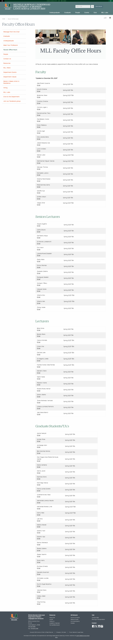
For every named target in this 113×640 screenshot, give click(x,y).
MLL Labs (6, 92)
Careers (73, 623)
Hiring (5, 87)
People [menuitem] (77, 12)
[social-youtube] (99, 626)
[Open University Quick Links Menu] (111, 1)
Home (3, 18)
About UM (52, 617)
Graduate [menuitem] (67, 12)
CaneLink (51, 621)
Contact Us (7, 58)
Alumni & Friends (75, 617)
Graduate (6, 36)
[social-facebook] (93, 626)
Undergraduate (8, 40)
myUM (51, 619)
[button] (109, 635)
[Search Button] (92, 6)
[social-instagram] (102, 626)
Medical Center (74, 619)
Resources (7, 63)
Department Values (9, 77)
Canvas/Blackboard (54, 625)
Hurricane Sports (75, 621)
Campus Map (95, 617)
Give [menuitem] (95, 12)
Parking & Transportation (98, 619)
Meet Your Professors (10, 45)
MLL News (7, 67)
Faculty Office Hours (13, 19)
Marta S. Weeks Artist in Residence (11, 82)
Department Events (10, 72)
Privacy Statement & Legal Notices (76, 632)
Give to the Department (11, 96)
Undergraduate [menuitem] (54, 12)
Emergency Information (61, 632)
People (5, 54)
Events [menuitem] (86, 12)
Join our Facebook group (12, 101)
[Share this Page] (109, 18)
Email (38, 85)
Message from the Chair (11, 32)
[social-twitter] (96, 626)
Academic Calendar (54, 623)
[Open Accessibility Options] (2, 1)
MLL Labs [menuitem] (104, 12)
